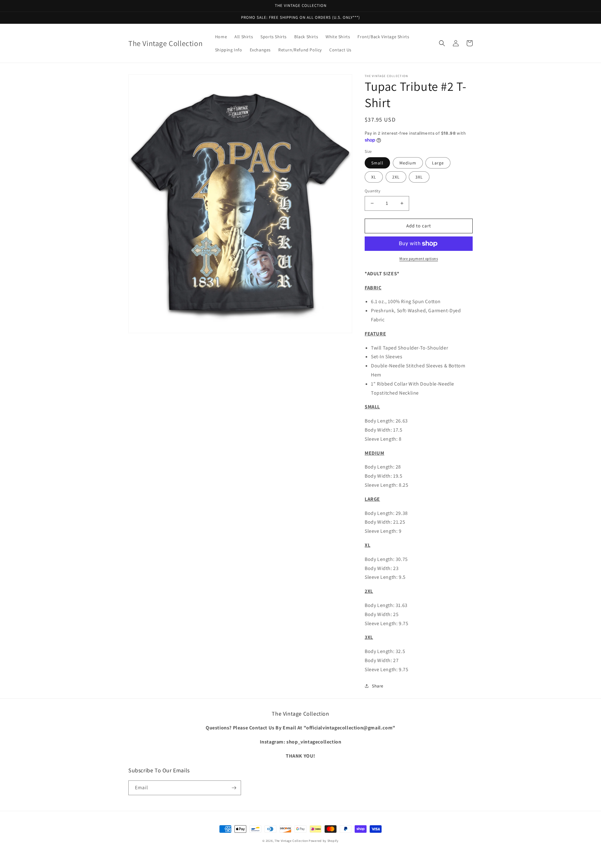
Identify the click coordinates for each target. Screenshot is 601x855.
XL (373, 177)
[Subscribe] (234, 787)
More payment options (418, 258)
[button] (442, 43)
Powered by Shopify (324, 841)
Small (377, 163)
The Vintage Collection (291, 841)
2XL (396, 177)
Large (438, 163)
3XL (419, 177)
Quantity (372, 191)
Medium (407, 163)
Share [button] (377, 686)
